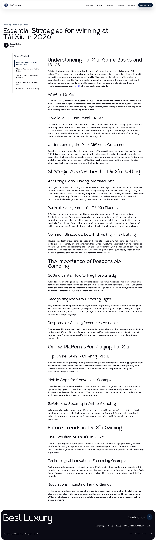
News (110, 526)
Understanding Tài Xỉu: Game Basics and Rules (26, 63)
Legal (150, 534)
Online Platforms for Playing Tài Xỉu (27, 83)
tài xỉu (78, 86)
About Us (129, 534)
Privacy (137, 534)
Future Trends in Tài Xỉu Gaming (27, 89)
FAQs (118, 526)
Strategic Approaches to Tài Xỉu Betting (27, 70)
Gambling (7, 24)
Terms (144, 534)
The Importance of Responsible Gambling (27, 76)
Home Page (100, 526)
